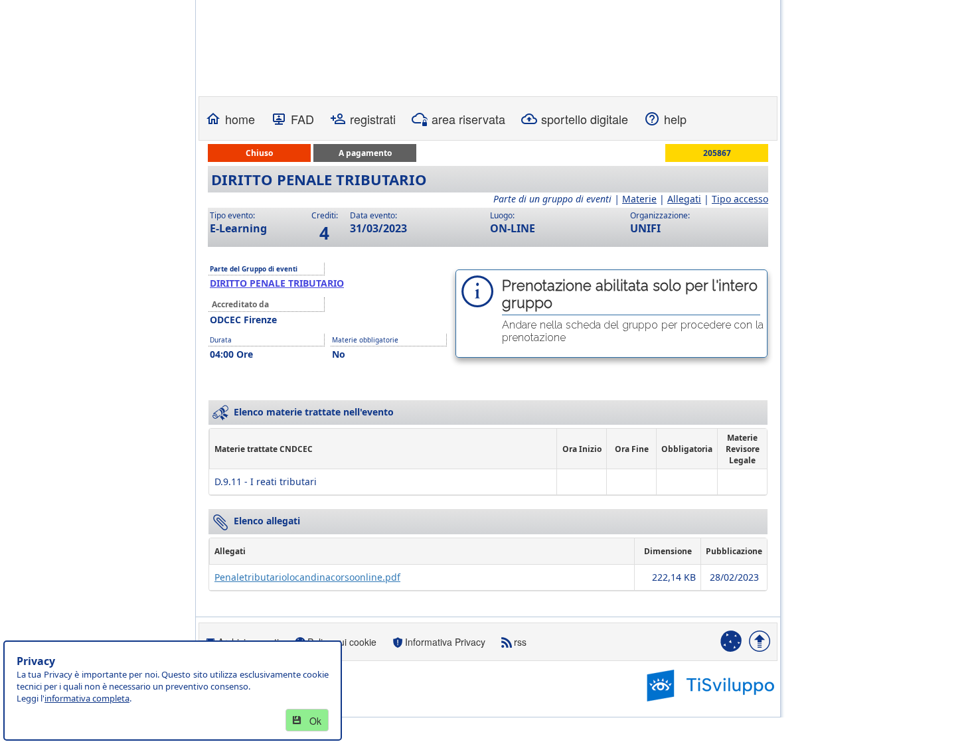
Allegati (684, 198)
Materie (639, 198)
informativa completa (86, 698)
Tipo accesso (740, 198)
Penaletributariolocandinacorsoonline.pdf (307, 577)
